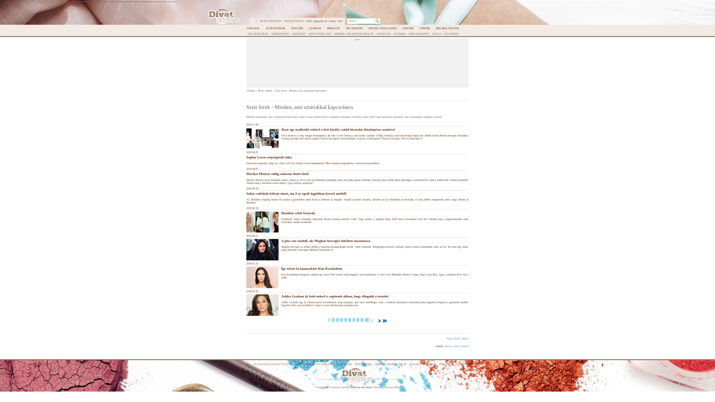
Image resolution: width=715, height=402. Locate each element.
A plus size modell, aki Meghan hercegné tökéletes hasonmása (325, 241)
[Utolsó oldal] (384, 320)
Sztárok (400, 34)
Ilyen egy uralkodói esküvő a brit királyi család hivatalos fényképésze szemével (338, 129)
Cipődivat (299, 34)
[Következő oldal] (379, 320)
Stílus (436, 34)
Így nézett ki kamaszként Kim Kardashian (311, 268)
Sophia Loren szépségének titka (269, 157)
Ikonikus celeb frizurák (298, 213)
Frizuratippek (419, 34)
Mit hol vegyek (447, 28)
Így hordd (451, 34)
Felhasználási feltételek (273, 364)
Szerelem (383, 34)
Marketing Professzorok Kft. (387, 387)
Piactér (297, 28)
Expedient (345, 387)
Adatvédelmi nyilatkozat (314, 364)
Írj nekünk (354, 28)
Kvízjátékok (275, 28)
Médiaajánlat (396, 364)
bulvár (447, 346)
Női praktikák (258, 34)
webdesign (335, 387)
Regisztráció (294, 21)
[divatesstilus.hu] (223, 17)
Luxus (455, 346)
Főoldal (253, 28)
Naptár (408, 28)
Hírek (379, 364)
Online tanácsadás (382, 28)
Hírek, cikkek (265, 90)
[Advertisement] (357, 64)
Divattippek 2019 (320, 34)
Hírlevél (333, 28)
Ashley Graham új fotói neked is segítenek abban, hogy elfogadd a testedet (335, 296)
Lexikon (315, 28)
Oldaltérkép (465, 364)
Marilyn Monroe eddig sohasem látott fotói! (277, 174)
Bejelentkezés (270, 21)
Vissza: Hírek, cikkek (457, 338)
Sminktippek (280, 34)
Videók (425, 28)
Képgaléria (363, 364)
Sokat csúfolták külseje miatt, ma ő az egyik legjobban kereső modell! (296, 193)
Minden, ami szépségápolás (354, 34)
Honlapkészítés (322, 387)
